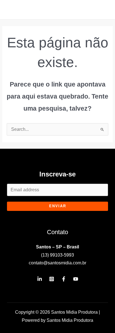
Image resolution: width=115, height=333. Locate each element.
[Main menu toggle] (103, 10)
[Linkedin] (39, 278)
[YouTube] (75, 278)
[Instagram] (51, 278)
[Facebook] (63, 278)
